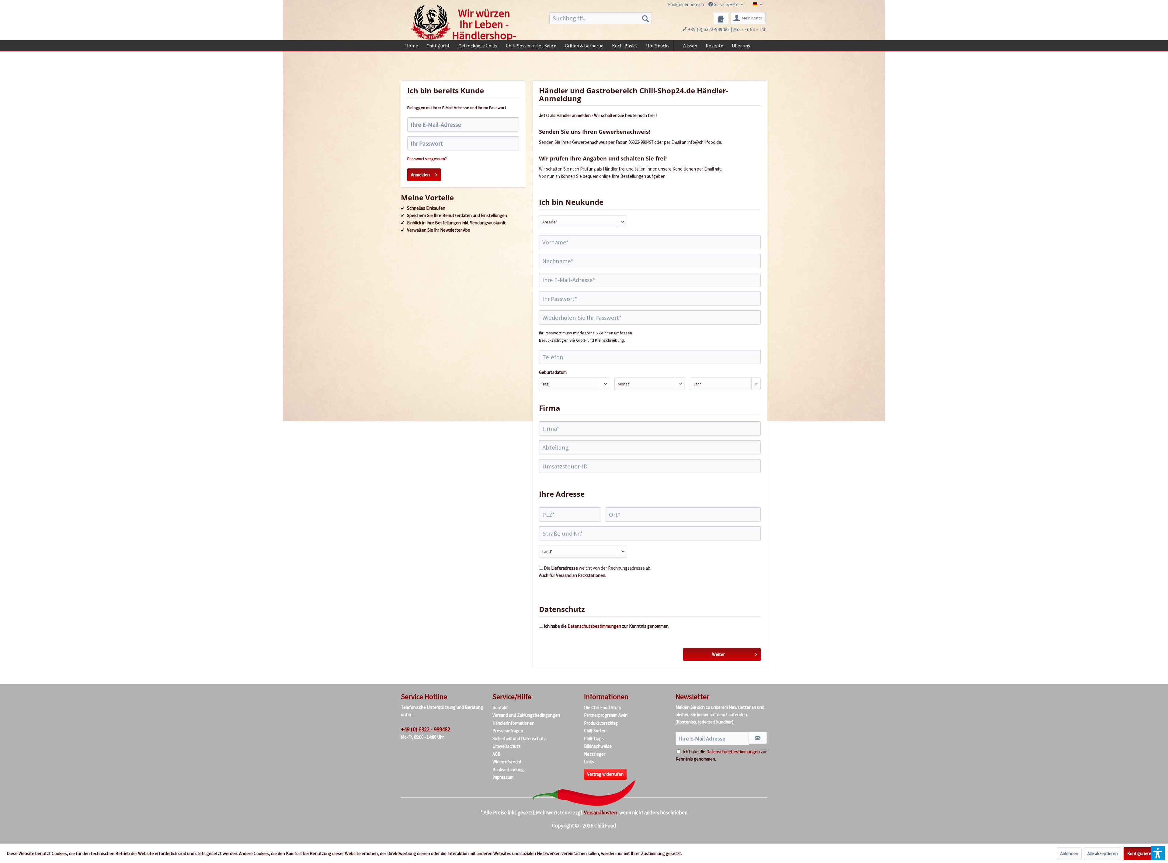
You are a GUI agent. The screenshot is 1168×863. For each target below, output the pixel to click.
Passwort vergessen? (427, 158)
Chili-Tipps (594, 738)
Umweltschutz (506, 746)
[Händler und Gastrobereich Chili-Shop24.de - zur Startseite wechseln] (430, 22)
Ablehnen (1069, 853)
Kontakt (500, 707)
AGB (496, 754)
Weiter (718, 654)
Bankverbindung (508, 769)
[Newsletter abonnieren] (758, 738)
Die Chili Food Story (602, 707)
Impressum (502, 777)
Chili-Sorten (595, 731)
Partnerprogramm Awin (605, 715)
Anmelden (420, 175)
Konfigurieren (1140, 853)
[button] (1158, 853)
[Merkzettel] (721, 18)
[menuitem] (682, 4)
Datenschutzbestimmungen (594, 626)
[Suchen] (645, 18)
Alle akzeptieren (1102, 853)
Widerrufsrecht (507, 762)
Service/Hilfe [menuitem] (726, 4)
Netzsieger (594, 754)
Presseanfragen (507, 731)
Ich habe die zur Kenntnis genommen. (606, 626)
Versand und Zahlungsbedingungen (526, 715)
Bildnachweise (598, 746)
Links (589, 762)
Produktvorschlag (601, 723)
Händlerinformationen (513, 723)
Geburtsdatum (553, 372)
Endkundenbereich (686, 4)
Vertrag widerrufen (605, 774)
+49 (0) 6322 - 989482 (425, 729)
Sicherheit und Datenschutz (519, 738)
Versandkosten (600, 812)
